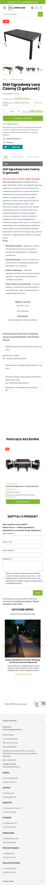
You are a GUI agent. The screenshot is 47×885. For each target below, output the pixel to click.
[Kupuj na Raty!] (23, 147)
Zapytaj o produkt (33, 157)
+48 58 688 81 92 (9, 795)
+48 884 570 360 (9, 762)
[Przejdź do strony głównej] (18, 8)
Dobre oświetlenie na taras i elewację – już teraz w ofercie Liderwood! (22, 659)
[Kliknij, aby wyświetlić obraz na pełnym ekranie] (23, 41)
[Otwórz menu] (4, 8)
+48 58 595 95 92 (14, 2)
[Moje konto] (36, 8)
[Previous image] (5, 43)
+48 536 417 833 (9, 825)
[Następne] (41, 70)
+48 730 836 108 (9, 841)
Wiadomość (7, 559)
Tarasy (5, 79)
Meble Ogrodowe (17, 79)
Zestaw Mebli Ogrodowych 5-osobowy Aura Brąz (22, 486)
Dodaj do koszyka (23, 502)
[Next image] (40, 43)
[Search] (40, 14)
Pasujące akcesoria (17, 157)
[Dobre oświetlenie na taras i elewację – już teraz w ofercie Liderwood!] (23, 638)
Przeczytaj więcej (22, 673)
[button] (42, 644)
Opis (5, 157)
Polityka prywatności (24, 601)
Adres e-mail (7, 542)
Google (19, 604)
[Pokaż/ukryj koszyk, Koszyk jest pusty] (41, 8)
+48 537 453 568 (9, 810)
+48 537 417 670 (9, 856)
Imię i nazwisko (8, 533)
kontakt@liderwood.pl (30, 2)
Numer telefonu (8, 550)
